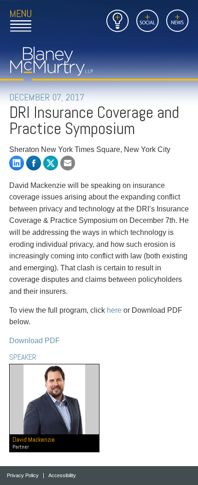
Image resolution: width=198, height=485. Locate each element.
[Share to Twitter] (50, 163)
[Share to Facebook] (33, 163)
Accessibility (62, 475)
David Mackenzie (33, 442)
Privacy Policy (23, 475)
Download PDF (34, 341)
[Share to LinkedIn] (16, 163)
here (114, 310)
